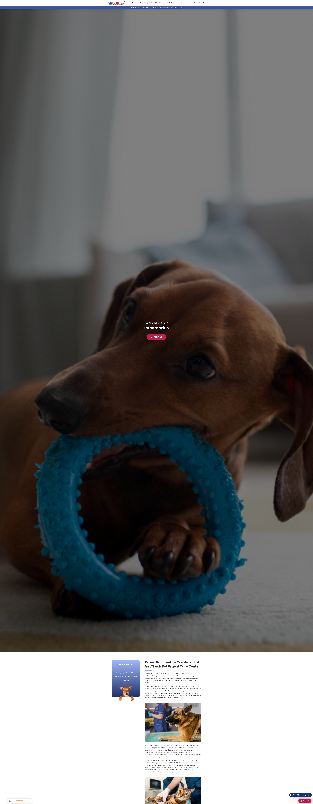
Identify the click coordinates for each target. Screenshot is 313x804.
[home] (116, 3)
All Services (125, 680)
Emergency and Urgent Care (139, 7)
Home (134, 3)
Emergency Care (149, 3)
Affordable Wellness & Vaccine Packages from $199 (168, 7)
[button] (140, 3)
